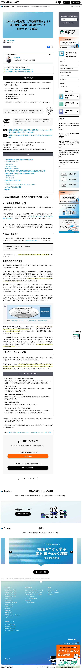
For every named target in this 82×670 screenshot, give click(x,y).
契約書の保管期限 (64, 76)
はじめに (8, 182)
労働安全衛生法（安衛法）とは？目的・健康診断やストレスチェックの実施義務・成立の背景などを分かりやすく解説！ (30, 131)
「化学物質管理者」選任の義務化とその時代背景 (19, 159)
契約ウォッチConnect (53, 592)
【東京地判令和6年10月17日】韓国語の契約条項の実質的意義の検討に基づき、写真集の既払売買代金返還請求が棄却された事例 (69, 152)
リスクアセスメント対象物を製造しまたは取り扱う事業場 (20, 184)
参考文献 (7, 189)
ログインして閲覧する (28, 467)
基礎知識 (61, 129)
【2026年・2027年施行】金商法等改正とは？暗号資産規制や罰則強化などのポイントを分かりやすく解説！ (69, 162)
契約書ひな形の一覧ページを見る (33, 594)
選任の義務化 (9, 164)
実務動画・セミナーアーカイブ (12, 615)
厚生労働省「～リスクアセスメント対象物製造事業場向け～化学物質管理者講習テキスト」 (31, 320)
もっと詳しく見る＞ (76, 6)
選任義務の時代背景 (11, 166)
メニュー (59, 2)
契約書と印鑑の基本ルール (66, 68)
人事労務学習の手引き (10, 596)
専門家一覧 (28, 600)
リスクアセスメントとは (12, 168)
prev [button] (10, 552)
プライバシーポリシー (55, 667)
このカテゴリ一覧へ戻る (28, 478)
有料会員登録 (75, 2)
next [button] (71, 552)
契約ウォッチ (4, 578)
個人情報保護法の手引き (11, 602)
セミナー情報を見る (30, 596)
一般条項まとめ (9, 606)
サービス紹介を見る (10, 624)
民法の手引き (8, 598)
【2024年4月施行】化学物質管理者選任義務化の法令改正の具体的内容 (25, 171)
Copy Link (7, 47)
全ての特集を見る (41, 572)
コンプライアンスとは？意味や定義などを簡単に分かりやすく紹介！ (69, 134)
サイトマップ (40, 667)
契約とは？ (63, 61)
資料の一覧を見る (23, 513)
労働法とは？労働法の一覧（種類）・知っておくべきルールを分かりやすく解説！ (30, 136)
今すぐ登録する (27, 456)
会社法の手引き (9, 600)
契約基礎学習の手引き (10, 590)
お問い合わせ (51, 594)
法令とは (62, 83)
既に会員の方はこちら (10, 626)
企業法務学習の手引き (10, 592)
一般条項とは (63, 86)
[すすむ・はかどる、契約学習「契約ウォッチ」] (10, 2)
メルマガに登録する (30, 602)
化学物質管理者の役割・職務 (13, 180)
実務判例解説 (8, 610)
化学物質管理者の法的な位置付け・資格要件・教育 (19, 173)
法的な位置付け (10, 175)
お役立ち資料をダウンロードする (33, 592)
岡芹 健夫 (17, 57)
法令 (60, 166)
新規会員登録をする (10, 628)
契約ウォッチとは (52, 590)
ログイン (66, 2)
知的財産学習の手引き (10, 594)
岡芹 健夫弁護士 (11, 40)
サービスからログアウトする (12, 630)
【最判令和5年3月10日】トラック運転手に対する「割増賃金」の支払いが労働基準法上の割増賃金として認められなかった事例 (69, 143)
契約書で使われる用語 (65, 72)
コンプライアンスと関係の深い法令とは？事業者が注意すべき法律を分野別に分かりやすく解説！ (69, 125)
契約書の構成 (63, 65)
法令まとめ (7, 608)
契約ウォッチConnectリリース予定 (34, 590)
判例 (60, 147)
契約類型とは (63, 79)
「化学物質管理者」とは (12, 161)
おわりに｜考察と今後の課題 (13, 187)
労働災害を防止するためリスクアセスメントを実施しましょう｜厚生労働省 (29, 432)
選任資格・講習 (10, 178)
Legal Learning (8, 617)
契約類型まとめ (9, 604)
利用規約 (46, 667)
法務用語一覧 (8, 612)
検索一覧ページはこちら (68, 22)
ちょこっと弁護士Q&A (31, 598)
